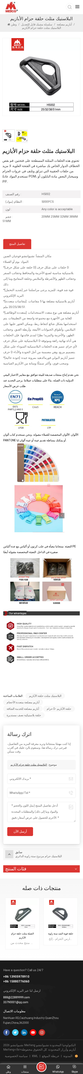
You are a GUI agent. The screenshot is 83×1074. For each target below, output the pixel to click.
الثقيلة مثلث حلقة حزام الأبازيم (22, 935)
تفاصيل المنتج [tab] (17, 244)
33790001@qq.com (15, 1002)
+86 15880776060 (16, 981)
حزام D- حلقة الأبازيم (59, 708)
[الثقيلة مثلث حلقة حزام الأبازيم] (22, 915)
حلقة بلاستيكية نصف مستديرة (24, 715)
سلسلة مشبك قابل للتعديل (36, 24)
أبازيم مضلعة (64, 24)
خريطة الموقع (50, 1056)
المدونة (67, 1056)
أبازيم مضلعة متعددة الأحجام (23, 702)
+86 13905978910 (16, 976)
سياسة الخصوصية (16, 1056)
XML (35, 1056)
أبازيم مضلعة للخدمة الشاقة (23, 708)
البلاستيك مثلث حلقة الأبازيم (45, 695)
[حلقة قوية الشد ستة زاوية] (61, 915)
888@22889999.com (16, 997)
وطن (14, 24)
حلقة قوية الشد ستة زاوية (60, 933)
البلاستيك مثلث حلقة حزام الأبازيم (28, 764)
